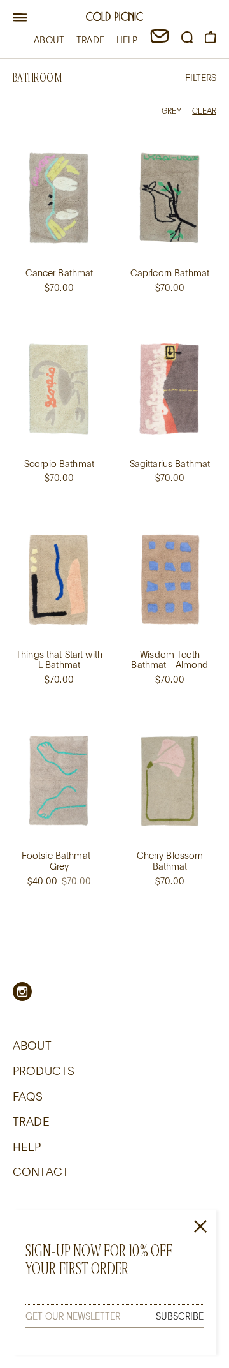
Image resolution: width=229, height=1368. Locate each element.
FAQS (28, 1096)
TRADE (90, 40)
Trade (31, 1121)
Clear (204, 110)
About (32, 1045)
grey (171, 110)
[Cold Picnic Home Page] (114, 18)
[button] (20, 18)
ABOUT (49, 40)
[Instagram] (22, 991)
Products (43, 1070)
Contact (41, 1171)
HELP (127, 40)
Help (27, 1146)
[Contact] (159, 40)
